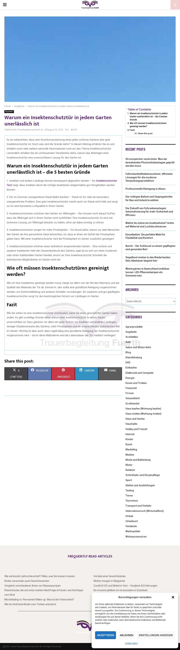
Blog (128, 352)
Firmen (130, 393)
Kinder (129, 439)
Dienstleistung (134, 357)
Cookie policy (131, 643)
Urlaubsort (132, 521)
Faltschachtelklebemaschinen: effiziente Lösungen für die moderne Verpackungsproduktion (149, 177)
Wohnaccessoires (136, 536)
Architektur (132, 337)
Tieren (129, 495)
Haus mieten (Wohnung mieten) (144, 413)
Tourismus (132, 500)
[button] (173, 597)
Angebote (9, 112)
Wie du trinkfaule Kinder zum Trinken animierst (30, 604)
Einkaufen (131, 367)
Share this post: (145, 133)
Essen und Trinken (136, 383)
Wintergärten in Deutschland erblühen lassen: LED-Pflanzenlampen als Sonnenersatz (147, 272)
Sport (129, 480)
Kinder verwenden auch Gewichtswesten (26, 581)
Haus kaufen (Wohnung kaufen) (143, 408)
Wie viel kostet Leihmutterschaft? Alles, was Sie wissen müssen (39, 576)
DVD (128, 362)
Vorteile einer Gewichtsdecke (110, 576)
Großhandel (132, 403)
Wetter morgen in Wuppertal (109, 581)
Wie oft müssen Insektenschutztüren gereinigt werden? (148, 125)
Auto (128, 342)
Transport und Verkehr (139, 505)
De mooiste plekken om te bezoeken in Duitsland (120, 590)
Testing (130, 490)
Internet (130, 434)
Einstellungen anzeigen (156, 635)
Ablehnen (126, 635)
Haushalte (131, 423)
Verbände (131, 526)
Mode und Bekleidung (138, 459)
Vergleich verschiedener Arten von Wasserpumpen (32, 585)
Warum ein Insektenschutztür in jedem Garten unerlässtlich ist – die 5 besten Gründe (149, 116)
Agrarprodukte (134, 326)
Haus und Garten (135, 418)
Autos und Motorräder (138, 347)
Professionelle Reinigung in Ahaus (145, 188)
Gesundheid (133, 398)
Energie (130, 378)
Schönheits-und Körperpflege (143, 475)
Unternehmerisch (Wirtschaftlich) (145, 511)
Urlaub (129, 516)
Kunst (129, 444)
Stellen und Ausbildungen (140, 485)
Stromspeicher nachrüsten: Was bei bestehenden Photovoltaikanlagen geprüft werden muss (150, 162)
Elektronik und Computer (140, 372)
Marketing (131, 449)
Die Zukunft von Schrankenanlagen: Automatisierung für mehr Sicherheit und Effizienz (149, 211)
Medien (130, 454)
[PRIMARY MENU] (4, 4)
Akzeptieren (105, 635)
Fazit (132, 130)
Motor (129, 464)
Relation (130, 470)
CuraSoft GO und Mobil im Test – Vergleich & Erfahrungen (125, 585)
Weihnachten (133, 531)
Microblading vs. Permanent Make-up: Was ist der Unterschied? (39, 599)
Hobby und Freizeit (136, 429)
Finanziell (131, 388)
